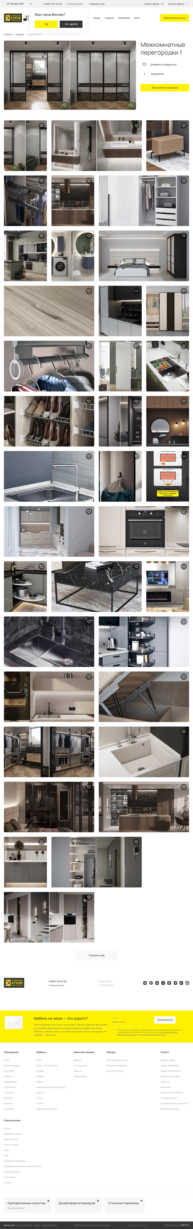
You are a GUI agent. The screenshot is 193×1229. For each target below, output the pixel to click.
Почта (114, 1018)
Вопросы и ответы (13, 1133)
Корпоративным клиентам (174, 1103)
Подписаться (165, 1019)
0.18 (136, 291)
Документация (11, 1139)
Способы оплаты (169, 1098)
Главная (8, 34)
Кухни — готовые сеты (47, 1065)
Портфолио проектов (116, 1060)
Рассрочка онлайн (170, 1108)
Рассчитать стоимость (165, 87)
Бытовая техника (114, 1070)
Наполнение (80, 1076)
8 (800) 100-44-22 (53, 3)
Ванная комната (12, 1065)
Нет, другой (71, 24)
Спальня (8, 1076)
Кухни (39, 1060)
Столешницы (80, 1065)
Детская (8, 1098)
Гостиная (8, 1092)
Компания (124, 18)
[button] (186, 1205)
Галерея (20, 34)
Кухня (6, 1060)
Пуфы (39, 1081)
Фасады (78, 1060)
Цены (6, 1150)
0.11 (183, 456)
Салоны (109, 18)
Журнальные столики (46, 1108)
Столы (39, 1098)
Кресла (40, 1092)
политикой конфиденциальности (152, 1034)
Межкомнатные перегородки (50, 1087)
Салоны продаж (12, 1171)
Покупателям (12, 1120)
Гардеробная (10, 1081)
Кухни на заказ (11, 1144)
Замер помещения (170, 1065)
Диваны (40, 1076)
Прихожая (9, 1070)
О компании (10, 1177)
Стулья (40, 1103)
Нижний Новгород (49, 1225)
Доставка (165, 1087)
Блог (137, 18)
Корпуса (78, 1070)
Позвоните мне (96, 3)
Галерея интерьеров (116, 1065)
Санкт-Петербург (24, 1225)
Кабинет (8, 1103)
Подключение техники (172, 1092)
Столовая (9, 1108)
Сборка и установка (170, 1076)
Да (46, 24)
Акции (96, 18)
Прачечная (9, 1087)
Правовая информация (138, 1225)
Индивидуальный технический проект (23, 1166)
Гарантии (165, 1081)
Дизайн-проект (168, 1060)
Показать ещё (96, 955)
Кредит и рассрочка (170, 1070)
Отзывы (7, 1182)
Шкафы (40, 1070)
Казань (37, 1225)
